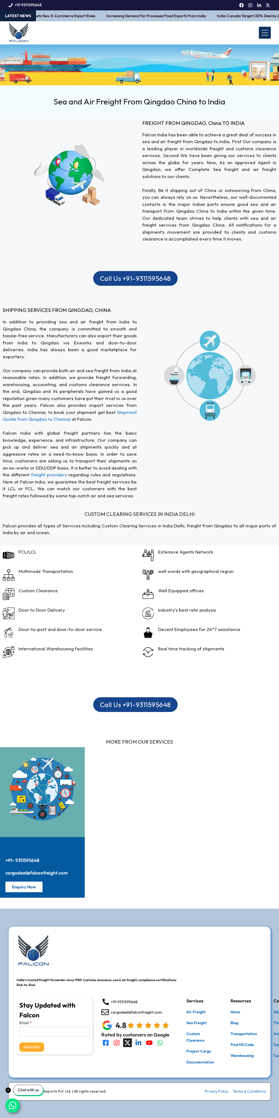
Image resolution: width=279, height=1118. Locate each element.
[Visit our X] (127, 1042)
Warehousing (242, 1055)
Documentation (200, 1062)
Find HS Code (242, 1044)
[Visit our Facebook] (105, 1042)
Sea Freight (196, 1022)
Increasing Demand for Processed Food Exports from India (147, 15)
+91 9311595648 (28, 4)
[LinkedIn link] (259, 5)
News (235, 1011)
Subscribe (31, 1047)
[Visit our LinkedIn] (138, 1042)
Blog (234, 1022)
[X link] (268, 5)
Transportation (244, 1033)
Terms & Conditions (249, 1091)
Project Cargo (198, 1051)
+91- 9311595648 (22, 860)
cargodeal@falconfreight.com (36, 873)
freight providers (49, 474)
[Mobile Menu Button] (265, 33)
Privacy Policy (216, 1091)
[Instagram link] (250, 5)
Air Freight (196, 1011)
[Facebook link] (241, 5)
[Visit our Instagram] (116, 1042)
